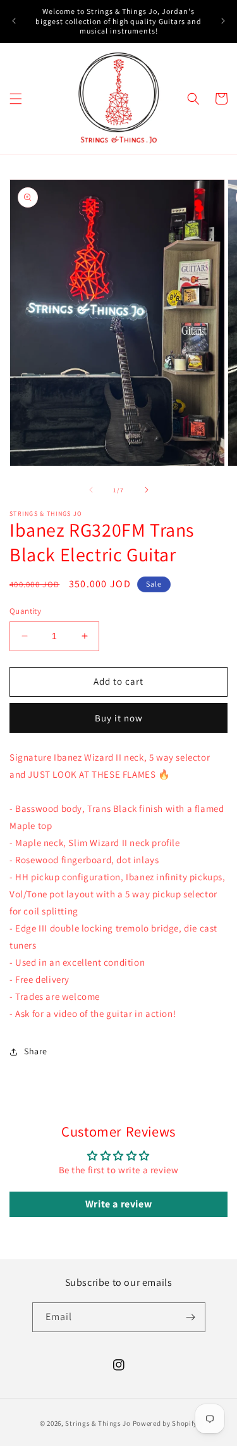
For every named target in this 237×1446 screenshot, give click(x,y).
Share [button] (35, 1051)
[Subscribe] (191, 1317)
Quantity (25, 611)
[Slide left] (91, 490)
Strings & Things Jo (97, 1423)
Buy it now (119, 718)
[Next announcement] (223, 21)
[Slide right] (147, 490)
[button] (16, 99)
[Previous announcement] (14, 21)
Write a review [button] (118, 1204)
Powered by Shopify (165, 1423)
